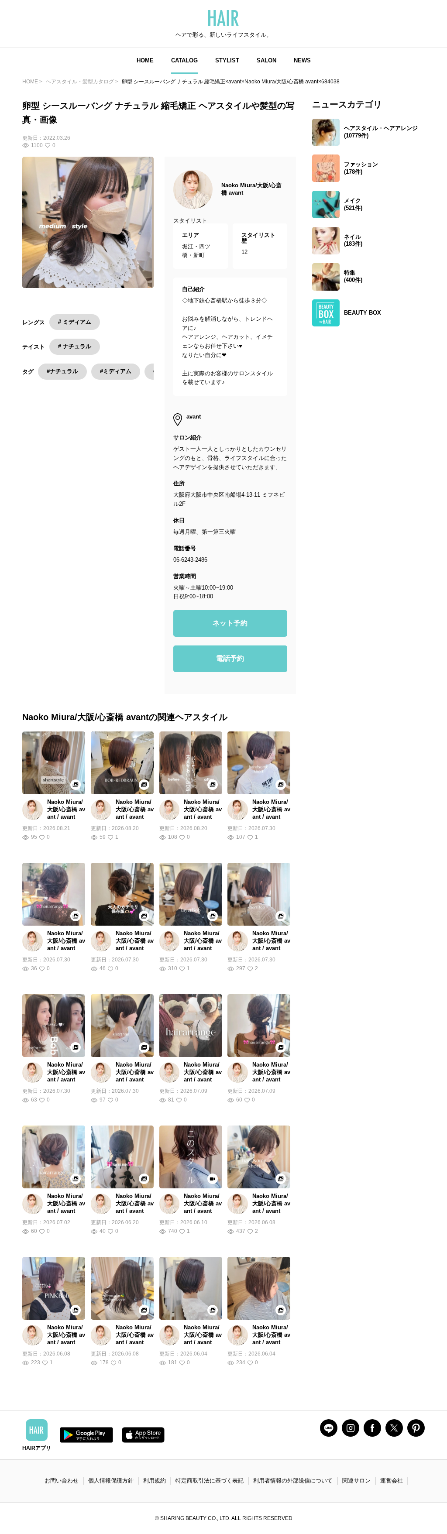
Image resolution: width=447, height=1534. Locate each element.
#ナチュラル (62, 371)
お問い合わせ (62, 1480)
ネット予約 (230, 623)
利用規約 (154, 1480)
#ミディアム (115, 371)
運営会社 (391, 1480)
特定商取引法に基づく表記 (209, 1480)
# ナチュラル (74, 346)
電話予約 (230, 658)
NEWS (302, 60)
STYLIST (227, 60)
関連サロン (356, 1480)
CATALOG (184, 60)
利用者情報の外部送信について (293, 1480)
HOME (145, 60)
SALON (266, 60)
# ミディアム (74, 322)
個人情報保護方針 (111, 1480)
